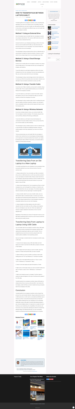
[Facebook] (25, 20)
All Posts (42, 4)
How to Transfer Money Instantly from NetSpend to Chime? (26, 369)
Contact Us (43, 403)
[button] (42, 6)
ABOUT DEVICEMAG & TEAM (54, 11)
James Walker (23, 360)
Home (31, 403)
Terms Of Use (40, 403)
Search (49, 57)
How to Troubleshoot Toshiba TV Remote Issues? (24, 368)
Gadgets (20, 10)
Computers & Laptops (24, 10)
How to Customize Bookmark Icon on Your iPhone (55, 33)
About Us (33, 403)
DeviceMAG (17, 10)
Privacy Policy (36, 403)
